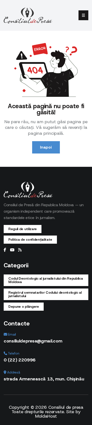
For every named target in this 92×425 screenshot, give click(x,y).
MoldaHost (46, 416)
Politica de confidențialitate (30, 239)
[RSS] (20, 250)
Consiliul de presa (65, 407)
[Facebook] (5, 250)
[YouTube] (12, 250)
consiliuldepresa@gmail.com (33, 341)
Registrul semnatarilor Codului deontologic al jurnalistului (45, 294)
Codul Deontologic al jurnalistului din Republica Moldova (45, 280)
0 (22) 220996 (20, 360)
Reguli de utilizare (22, 229)
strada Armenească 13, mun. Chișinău (44, 379)
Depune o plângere (23, 306)
